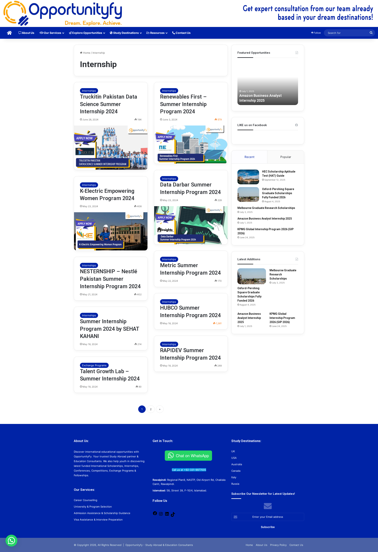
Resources (157, 32)
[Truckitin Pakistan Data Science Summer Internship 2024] (110, 148)
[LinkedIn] (167, 515)
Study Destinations (126, 32)
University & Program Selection (93, 506)
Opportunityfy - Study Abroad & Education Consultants (159, 544)
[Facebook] (155, 514)
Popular (285, 157)
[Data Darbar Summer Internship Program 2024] (191, 225)
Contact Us (183, 32)
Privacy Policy (278, 544)
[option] (267, 83)
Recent (249, 157)
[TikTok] (172, 515)
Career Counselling (85, 500)
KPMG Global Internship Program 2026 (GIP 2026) (282, 318)
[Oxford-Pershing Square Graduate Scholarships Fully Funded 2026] (248, 194)
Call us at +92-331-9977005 (189, 469)
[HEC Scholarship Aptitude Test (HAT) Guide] (248, 177)
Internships (89, 90)
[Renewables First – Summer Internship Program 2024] (191, 145)
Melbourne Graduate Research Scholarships (266, 208)
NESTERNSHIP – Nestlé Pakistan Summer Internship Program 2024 (110, 279)
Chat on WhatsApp (192, 455)
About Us (27, 32)
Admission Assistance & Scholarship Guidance (102, 513)
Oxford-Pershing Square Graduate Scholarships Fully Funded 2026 (278, 193)
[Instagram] (160, 515)
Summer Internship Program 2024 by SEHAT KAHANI (109, 329)
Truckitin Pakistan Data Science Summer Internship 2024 (108, 104)
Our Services (52, 32)
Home (86, 52)
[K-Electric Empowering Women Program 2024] (110, 231)
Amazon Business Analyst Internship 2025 (264, 218)
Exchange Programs (94, 365)
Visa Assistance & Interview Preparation (98, 519)
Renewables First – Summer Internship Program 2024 (183, 104)
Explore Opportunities (87, 32)
